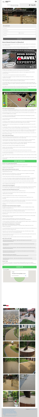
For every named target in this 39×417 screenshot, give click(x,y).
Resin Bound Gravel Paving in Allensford (9, 409)
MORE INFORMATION (19, 161)
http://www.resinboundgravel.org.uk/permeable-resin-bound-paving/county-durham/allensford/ (16, 219)
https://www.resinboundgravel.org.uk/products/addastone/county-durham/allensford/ (15, 255)
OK (25, 275)
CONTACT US (19, 267)
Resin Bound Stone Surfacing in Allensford (9, 411)
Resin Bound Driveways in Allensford (8, 410)
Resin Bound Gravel (33, 409)
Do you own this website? (15, 275)
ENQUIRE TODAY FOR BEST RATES (19, 90)
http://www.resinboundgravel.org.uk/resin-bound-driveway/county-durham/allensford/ (16, 70)
